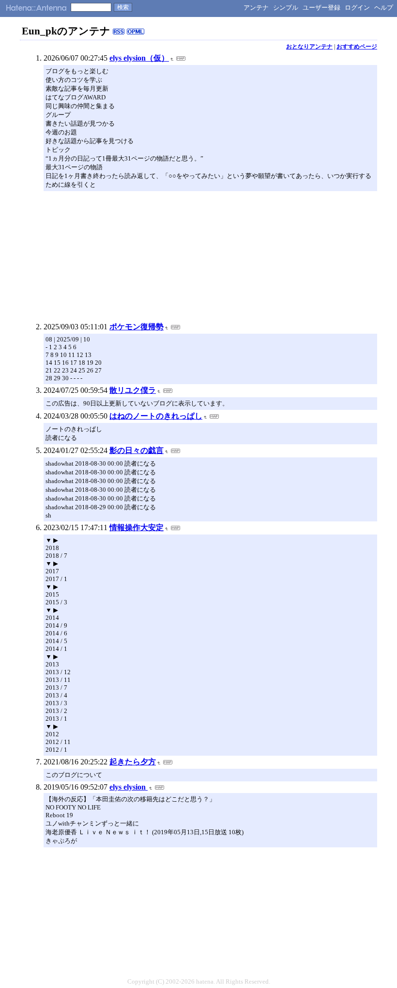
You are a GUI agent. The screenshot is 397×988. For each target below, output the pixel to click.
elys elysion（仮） (139, 58)
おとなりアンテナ (309, 46)
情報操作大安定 (136, 527)
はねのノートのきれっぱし (155, 416)
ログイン (357, 7)
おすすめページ (356, 46)
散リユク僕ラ (132, 390)
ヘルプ (383, 7)
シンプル (285, 7)
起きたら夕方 (132, 762)
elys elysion (128, 787)
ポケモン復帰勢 (136, 327)
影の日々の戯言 (136, 450)
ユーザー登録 (321, 7)
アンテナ (256, 7)
